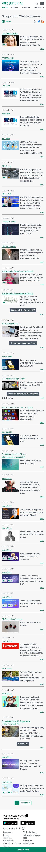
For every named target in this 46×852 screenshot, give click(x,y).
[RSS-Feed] (42, 22)
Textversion (27, 841)
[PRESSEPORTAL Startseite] (12, 3)
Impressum (7, 832)
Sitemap (6, 846)
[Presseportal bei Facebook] (16, 829)
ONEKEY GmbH (9, 246)
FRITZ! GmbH (8, 58)
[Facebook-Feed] (39, 22)
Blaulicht (15, 7)
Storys (5, 7)
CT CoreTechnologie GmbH (13, 379)
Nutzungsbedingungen (32, 835)
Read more (23, 744)
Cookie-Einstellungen (12, 843)
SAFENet (6, 86)
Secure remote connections (23, 343)
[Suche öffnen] (36, 3)
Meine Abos (39, 7)
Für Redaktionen (30, 832)
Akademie (7, 838)
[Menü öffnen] (42, 3)
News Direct (7, 478)
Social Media (28, 843)
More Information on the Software (23, 394)
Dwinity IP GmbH (9, 222)
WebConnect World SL (11, 324)
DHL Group (6, 166)
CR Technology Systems (12, 619)
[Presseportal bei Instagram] (22, 828)
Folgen (20, 850)
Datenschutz (8, 841)
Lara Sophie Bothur (10, 33)
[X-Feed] (35, 22)
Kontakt (6, 835)
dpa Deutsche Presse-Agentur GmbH (17, 271)
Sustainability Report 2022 (23, 310)
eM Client (6, 138)
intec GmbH (7, 357)
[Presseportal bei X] (19, 829)
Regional (26, 7)
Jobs (25, 838)
